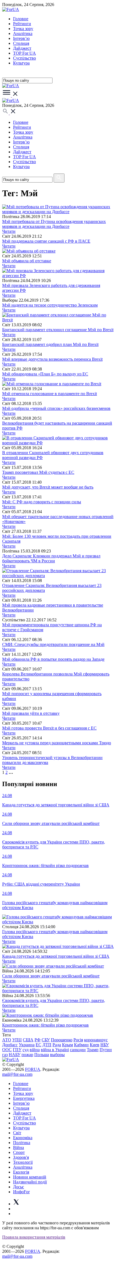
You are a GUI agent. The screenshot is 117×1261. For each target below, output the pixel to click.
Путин (106, 1049)
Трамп (92, 1049)
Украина (27, 1044)
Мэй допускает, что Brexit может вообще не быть (47, 487)
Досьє (18, 1186)
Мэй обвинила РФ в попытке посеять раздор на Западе (53, 659)
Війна (18, 1147)
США (28, 1039)
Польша (41, 1054)
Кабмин (81, 1044)
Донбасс (10, 1044)
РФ (38, 1039)
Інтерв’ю (21, 38)
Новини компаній (29, 1177)
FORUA (32, 1069)
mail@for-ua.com (17, 1074)
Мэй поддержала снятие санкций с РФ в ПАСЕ (46, 241)
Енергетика (24, 1098)
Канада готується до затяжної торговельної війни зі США (55, 956)
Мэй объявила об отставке (26, 260)
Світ (17, 1132)
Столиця (21, 43)
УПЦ (17, 1039)
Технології (23, 1162)
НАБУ (14, 1054)
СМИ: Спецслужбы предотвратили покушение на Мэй (53, 644)
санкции (78, 1049)
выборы (57, 1054)
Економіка (22, 1137)
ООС (7, 1049)
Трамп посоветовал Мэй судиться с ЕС (38, 472)
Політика (21, 1142)
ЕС (38, 1044)
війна (35, 1049)
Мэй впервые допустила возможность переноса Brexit (52, 359)
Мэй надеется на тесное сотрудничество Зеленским (50, 305)
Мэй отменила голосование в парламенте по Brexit (49, 393)
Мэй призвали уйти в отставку (31, 713)
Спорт (19, 1152)
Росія (78, 1039)
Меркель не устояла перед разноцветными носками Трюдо (56, 742)
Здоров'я (21, 1157)
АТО (6, 1039)
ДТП (46, 1044)
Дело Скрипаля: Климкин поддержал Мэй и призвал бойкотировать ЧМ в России (51, 558)
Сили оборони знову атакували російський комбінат (51, 976)
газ (5, 1054)
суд (26, 1049)
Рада (57, 1044)
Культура (21, 63)
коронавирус (96, 1039)
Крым (67, 1044)
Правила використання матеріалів (33, 1237)
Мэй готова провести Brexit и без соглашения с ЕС (49, 728)
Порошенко (61, 1039)
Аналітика (22, 33)
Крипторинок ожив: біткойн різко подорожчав (45, 1025)
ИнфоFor (21, 1191)
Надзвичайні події (30, 1182)
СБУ (46, 1039)
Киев (94, 1044)
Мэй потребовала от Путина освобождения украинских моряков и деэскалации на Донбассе (54, 224)
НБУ (104, 1044)
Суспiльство (24, 58)
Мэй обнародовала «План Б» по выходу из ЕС (45, 374)
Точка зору (23, 28)
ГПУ (17, 1049)
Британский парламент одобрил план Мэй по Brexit (50, 344)
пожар (27, 1054)
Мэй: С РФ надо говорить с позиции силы (41, 501)
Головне (20, 18)
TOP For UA (24, 53)
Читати (9, 231)
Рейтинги (22, 23)
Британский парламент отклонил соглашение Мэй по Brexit (57, 329)
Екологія (21, 1172)
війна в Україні (55, 1049)
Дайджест (22, 48)
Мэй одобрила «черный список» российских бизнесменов (56, 408)
